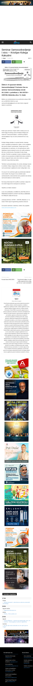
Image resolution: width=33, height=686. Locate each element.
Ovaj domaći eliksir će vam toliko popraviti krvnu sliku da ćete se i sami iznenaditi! (24, 281)
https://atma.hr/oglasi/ (16, 301)
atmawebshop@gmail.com (11, 666)
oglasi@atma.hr (14, 662)
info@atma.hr (8, 657)
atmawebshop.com (28, 657)
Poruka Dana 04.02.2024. (8, 279)
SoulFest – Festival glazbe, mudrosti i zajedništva (15, 622)
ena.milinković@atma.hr (11, 677)
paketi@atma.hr (11, 681)
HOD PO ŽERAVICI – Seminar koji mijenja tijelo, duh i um (17, 620)
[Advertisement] (16, 22)
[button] (2, 42)
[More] (24, 61)
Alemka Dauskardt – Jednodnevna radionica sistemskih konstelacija (16, 603)
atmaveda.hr (27, 667)
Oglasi (4, 58)
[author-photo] (16, 296)
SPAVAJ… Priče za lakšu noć (10, 614)
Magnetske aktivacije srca (10, 610)
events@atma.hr (9, 671)
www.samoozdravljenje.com (9, 207)
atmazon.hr (26, 663)
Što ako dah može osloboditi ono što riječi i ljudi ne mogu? (15, 626)
